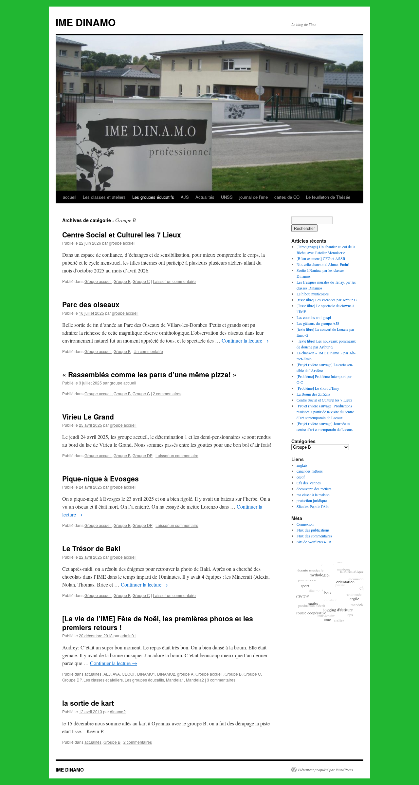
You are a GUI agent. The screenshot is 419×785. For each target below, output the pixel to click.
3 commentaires (221, 679)
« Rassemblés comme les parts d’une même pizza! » (149, 374)
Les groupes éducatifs (153, 197)
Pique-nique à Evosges (100, 478)
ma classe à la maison (313, 494)
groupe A (185, 674)
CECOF (128, 674)
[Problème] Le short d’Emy (318, 388)
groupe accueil (122, 243)
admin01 (128, 635)
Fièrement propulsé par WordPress (325, 769)
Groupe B (122, 281)
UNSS (227, 197)
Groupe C (141, 281)
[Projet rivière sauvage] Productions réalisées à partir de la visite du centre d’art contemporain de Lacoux (325, 411)
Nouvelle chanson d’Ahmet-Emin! (323, 264)
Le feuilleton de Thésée (328, 197)
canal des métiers (310, 471)
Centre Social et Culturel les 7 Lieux (121, 234)
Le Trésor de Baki (91, 548)
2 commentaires (167, 393)
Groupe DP (143, 455)
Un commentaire (148, 351)
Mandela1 (175, 679)
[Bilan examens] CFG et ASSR (321, 258)
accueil (69, 197)
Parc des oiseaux (90, 304)
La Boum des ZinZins (313, 394)
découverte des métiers (314, 488)
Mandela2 (195, 679)
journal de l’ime (253, 197)
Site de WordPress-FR (314, 541)
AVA (116, 674)
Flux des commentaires (314, 535)
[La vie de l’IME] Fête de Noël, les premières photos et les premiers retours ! (157, 622)
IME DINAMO (86, 22)
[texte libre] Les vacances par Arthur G (327, 299)
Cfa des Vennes (309, 482)
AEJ (107, 674)
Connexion (305, 524)
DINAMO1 (146, 674)
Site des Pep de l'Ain (313, 506)
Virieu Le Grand (88, 416)
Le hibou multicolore (313, 293)
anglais (302, 465)
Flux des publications (313, 530)
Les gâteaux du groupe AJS (318, 323)
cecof (301, 476)
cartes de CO (287, 197)
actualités (92, 674)
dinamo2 (118, 711)
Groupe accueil (98, 281)
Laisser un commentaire (174, 281)
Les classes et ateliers (104, 197)
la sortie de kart (88, 703)
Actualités (204, 197)
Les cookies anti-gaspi (314, 317)
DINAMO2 (166, 674)
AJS (185, 197)
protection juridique (312, 500)
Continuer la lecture (245, 340)
